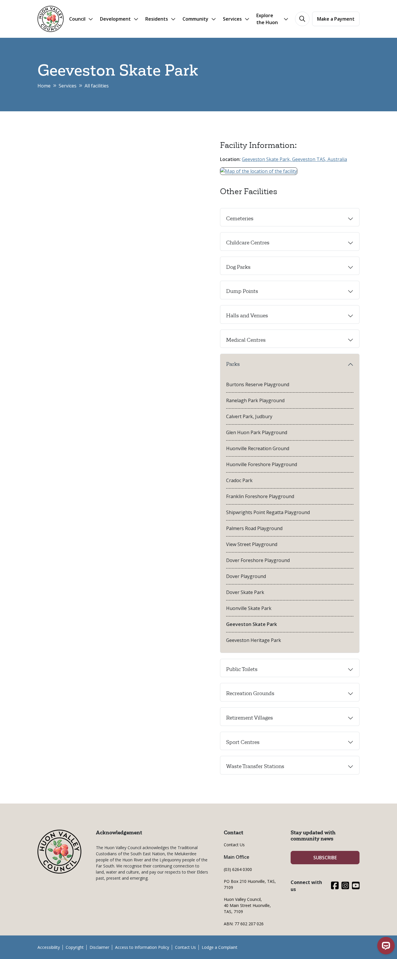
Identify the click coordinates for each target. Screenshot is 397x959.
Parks (233, 364)
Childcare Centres (247, 242)
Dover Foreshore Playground (258, 560)
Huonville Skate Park (248, 608)
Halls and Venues (247, 315)
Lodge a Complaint (219, 947)
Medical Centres (246, 340)
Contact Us (234, 844)
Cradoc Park (239, 480)
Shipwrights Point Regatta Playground (268, 512)
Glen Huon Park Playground (256, 432)
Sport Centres (243, 742)
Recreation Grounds (250, 693)
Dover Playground (246, 576)
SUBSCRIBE (325, 857)
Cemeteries (239, 218)
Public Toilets (241, 669)
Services (67, 86)
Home (44, 86)
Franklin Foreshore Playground (260, 496)
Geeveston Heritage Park (253, 640)
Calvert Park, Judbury (249, 416)
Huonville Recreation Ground (257, 448)
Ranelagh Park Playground (255, 400)
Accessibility (48, 947)
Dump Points (242, 291)
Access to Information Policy (142, 947)
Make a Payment (336, 19)
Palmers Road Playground (254, 528)
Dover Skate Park (245, 592)
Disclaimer (99, 947)
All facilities (97, 86)
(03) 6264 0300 (238, 869)
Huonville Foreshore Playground (261, 464)
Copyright (75, 947)
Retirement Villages (249, 718)
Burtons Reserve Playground (257, 384)
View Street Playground (251, 544)
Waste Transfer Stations (255, 766)
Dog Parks (238, 267)
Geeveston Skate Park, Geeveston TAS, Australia (294, 159)
